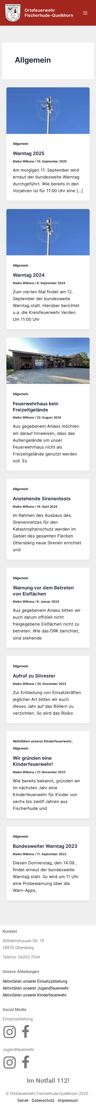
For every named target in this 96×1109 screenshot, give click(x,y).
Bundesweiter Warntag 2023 (45, 846)
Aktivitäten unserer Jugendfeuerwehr (36, 988)
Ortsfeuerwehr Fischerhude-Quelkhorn (49, 13)
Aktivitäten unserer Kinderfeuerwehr (42, 741)
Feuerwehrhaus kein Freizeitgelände (35, 406)
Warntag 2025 (29, 153)
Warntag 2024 (29, 275)
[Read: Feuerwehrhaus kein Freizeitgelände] (47, 360)
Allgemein (20, 144)
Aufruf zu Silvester (34, 675)
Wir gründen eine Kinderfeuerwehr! (33, 761)
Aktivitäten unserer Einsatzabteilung (35, 981)
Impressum (68, 1100)
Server (22, 1100)
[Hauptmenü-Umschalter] (85, 13)
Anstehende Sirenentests (42, 498)
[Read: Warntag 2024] (47, 231)
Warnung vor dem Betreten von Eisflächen (43, 591)
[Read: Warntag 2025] (47, 110)
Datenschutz (43, 1100)
